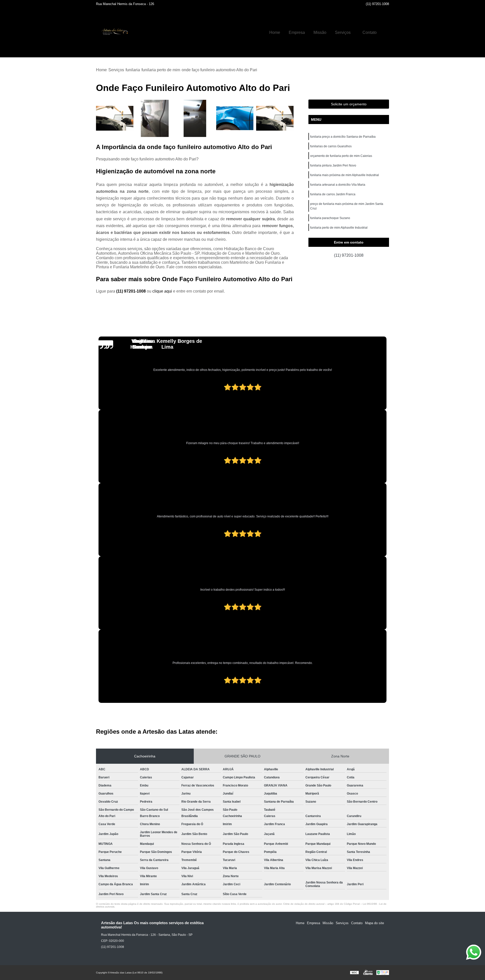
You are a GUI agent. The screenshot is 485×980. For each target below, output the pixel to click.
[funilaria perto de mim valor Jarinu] (155, 118)
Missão (319, 32)
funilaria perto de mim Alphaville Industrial (339, 227)
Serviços (343, 32)
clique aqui (162, 291)
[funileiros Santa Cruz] (275, 118)
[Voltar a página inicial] (113, 32)
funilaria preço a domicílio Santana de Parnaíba (343, 136)
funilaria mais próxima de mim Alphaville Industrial (344, 175)
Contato (369, 32)
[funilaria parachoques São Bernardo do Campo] (115, 118)
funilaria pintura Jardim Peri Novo (333, 165)
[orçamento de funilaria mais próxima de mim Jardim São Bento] (195, 118)
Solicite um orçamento (349, 104)
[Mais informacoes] (385, 32)
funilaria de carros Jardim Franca (332, 194)
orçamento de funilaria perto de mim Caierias (341, 156)
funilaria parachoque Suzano (330, 218)
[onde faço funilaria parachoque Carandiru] (235, 118)
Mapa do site (374, 923)
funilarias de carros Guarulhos (331, 146)
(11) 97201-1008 (377, 4)
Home (274, 32)
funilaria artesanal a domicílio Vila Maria (337, 184)
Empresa (297, 32)
